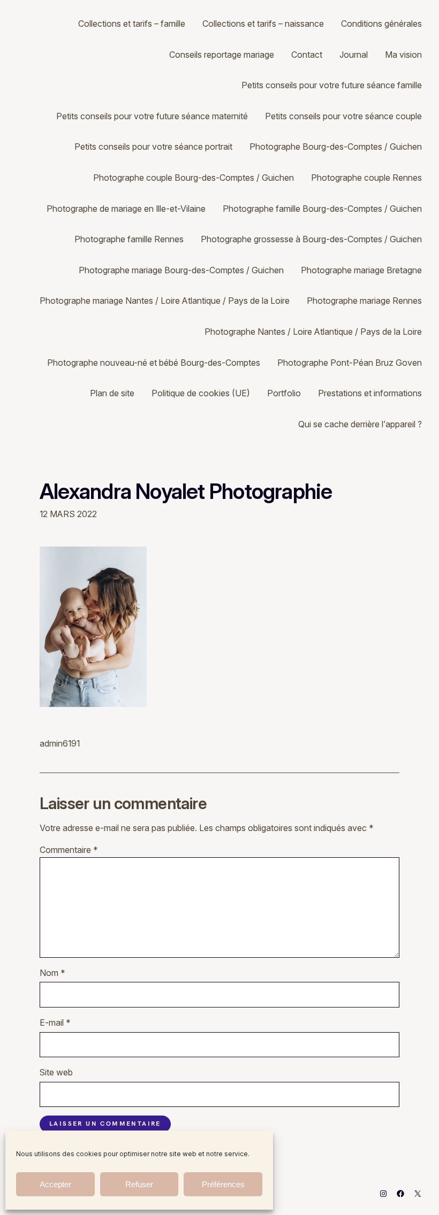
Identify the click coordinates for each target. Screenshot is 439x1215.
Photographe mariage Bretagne (361, 270)
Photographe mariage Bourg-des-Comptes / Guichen (181, 270)
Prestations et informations (370, 393)
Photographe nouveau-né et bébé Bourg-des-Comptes (153, 362)
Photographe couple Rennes (366, 177)
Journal (353, 54)
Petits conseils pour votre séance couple (343, 116)
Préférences (223, 1184)
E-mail (55, 1022)
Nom (52, 972)
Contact (306, 54)
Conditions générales (381, 23)
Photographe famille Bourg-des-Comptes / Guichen (322, 208)
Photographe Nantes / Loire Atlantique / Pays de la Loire (313, 331)
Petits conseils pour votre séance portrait (153, 146)
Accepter (55, 1184)
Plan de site (112, 393)
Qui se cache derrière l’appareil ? (360, 424)
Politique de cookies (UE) (201, 393)
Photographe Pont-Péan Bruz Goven (349, 362)
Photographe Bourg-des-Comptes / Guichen (335, 146)
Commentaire (69, 849)
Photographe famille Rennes (129, 239)
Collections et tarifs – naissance (263, 23)
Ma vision (403, 54)
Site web (56, 1072)
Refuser (139, 1184)
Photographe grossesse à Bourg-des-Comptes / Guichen (311, 239)
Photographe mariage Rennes (364, 300)
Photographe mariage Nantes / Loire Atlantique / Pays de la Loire (165, 300)
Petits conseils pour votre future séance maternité (152, 116)
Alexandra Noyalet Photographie (186, 491)
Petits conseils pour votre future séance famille (331, 85)
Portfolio (284, 393)
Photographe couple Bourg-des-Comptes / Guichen (193, 177)
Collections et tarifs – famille (131, 23)
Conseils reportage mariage (221, 54)
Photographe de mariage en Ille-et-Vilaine (126, 208)
